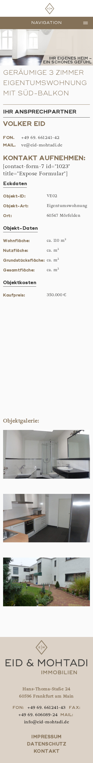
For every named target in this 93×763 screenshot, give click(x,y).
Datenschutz (46, 744)
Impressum (46, 737)
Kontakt (47, 751)
